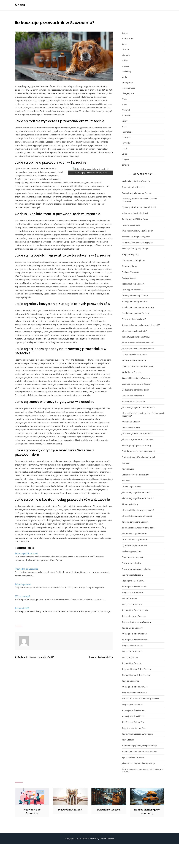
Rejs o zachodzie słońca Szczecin (136, 622)
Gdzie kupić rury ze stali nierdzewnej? (138, 451)
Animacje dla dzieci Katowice (134, 686)
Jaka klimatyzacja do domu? (134, 533)
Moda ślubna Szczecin (131, 372)
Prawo (124, 104)
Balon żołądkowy (129, 266)
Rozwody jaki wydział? (99, 657)
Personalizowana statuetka (134, 360)
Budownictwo (128, 38)
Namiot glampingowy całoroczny (136, 445)
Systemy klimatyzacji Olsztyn (135, 295)
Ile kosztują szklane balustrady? (136, 336)
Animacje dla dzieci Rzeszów (134, 586)
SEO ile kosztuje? (22, 596)
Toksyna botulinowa (131, 225)
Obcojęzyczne (128, 93)
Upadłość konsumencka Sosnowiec (137, 366)
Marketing (126, 71)
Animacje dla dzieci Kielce (133, 716)
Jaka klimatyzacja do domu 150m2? (138, 498)
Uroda (124, 148)
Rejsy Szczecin (128, 739)
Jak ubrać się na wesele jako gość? (137, 516)
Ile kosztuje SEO (22, 608)
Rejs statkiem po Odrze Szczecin (136, 675)
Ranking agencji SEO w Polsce (135, 219)
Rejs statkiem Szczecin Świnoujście (137, 733)
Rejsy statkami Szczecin (132, 704)
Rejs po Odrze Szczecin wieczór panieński (140, 698)
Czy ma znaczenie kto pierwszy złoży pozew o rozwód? (142, 770)
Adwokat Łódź (128, 468)
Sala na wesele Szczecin (132, 574)
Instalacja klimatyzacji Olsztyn (135, 248)
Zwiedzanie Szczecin (131, 427)
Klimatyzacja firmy (130, 504)
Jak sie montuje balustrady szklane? (137, 342)
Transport (126, 137)
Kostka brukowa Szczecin (133, 283)
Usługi (124, 153)
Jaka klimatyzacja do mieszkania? (136, 492)
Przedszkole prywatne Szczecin (135, 313)
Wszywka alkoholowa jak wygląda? (137, 242)
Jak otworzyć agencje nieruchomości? (138, 407)
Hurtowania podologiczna (133, 260)
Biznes (125, 33)
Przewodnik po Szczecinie (26, 568)
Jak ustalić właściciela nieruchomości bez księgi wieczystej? (143, 414)
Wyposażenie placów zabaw (134, 545)
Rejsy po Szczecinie (130, 680)
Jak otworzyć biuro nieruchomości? (137, 433)
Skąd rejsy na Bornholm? (133, 580)
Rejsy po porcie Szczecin (132, 592)
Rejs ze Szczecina (129, 598)
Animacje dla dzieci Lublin (133, 710)
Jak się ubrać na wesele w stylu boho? (138, 527)
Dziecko (125, 49)
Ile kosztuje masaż (23, 584)
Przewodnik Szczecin (131, 421)
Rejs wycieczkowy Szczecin (134, 616)
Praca (124, 99)
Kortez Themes (107, 838)
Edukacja (126, 55)
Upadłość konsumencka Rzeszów (136, 384)
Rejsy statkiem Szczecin (132, 645)
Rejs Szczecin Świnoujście (133, 722)
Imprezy (125, 66)
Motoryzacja (127, 82)
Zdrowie (125, 164)
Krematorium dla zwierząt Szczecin (137, 230)
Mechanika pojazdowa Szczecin (136, 181)
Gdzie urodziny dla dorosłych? (135, 474)
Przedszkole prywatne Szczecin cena (138, 307)
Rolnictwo (126, 115)
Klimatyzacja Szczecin (131, 486)
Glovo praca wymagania (132, 557)
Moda (124, 77)
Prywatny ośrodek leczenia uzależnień (139, 207)
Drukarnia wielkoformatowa (134, 354)
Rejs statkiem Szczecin (132, 663)
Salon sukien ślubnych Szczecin (136, 378)
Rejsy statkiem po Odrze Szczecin (136, 669)
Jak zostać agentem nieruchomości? (137, 439)
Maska (20, 5)
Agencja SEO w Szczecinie (133, 757)
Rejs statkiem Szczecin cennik (135, 610)
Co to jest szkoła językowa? (134, 319)
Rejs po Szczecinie (130, 657)
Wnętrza (125, 159)
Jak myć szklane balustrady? (134, 331)
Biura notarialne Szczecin (133, 187)
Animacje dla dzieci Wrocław (134, 633)
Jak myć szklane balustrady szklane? (138, 348)
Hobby (125, 60)
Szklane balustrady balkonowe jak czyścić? (141, 325)
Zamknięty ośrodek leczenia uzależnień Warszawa (139, 200)
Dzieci (124, 44)
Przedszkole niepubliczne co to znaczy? (139, 751)
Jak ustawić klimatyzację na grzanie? (138, 510)
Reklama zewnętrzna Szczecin (135, 521)
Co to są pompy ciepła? (132, 289)
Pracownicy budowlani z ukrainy (136, 569)
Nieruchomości (128, 88)
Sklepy (125, 120)
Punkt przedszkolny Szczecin (134, 301)
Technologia (127, 131)
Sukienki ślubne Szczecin (133, 395)
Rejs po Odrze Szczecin (132, 627)
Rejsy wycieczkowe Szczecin (134, 692)
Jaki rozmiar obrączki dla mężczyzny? (138, 763)
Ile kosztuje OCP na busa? (26, 553)
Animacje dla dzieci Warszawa (135, 639)
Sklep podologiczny (130, 254)
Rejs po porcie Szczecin (132, 604)
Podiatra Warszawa (130, 272)
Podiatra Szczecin (129, 278)
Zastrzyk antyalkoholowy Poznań (136, 193)
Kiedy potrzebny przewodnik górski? (35, 657)
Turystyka (126, 142)
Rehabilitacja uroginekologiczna (136, 236)
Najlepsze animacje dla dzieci (135, 213)
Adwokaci (126, 480)
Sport (124, 126)
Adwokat (125, 463)
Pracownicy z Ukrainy (131, 563)
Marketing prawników (131, 551)
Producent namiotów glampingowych (138, 457)
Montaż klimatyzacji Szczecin (134, 539)
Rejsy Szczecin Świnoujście (133, 728)
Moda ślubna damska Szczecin (135, 389)
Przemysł (126, 109)
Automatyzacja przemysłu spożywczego (139, 745)
